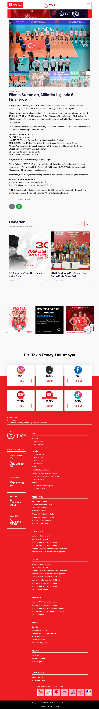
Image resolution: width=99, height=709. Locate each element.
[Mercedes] (19, 319)
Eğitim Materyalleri (39, 630)
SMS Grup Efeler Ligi (40, 539)
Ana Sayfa (13, 418)
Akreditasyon (37, 662)
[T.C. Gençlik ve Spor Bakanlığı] (80, 692)
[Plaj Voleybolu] (48, 692)
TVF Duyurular (37, 677)
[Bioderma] (49, 319)
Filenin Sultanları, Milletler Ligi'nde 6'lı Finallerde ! (29, 423)
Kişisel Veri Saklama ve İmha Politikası (46, 476)
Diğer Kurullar (37, 464)
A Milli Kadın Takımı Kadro (42, 504)
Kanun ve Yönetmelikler (41, 448)
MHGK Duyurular (38, 680)
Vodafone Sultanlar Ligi (41, 536)
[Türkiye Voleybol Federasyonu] (49, 5)
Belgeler (35, 627)
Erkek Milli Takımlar (39, 508)
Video (34, 665)
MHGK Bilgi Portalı (39, 636)
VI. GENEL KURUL (38, 489)
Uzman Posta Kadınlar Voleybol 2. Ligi (46, 577)
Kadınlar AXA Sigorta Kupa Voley (44, 542)
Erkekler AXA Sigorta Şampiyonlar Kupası (48, 611)
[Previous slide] (13, 45)
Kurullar (35, 451)
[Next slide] (86, 45)
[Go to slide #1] (19, 79)
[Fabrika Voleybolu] (40, 692)
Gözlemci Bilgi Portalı (40, 643)
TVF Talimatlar (38, 445)
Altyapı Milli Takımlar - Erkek (43, 517)
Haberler (35, 655)
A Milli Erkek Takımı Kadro (42, 511)
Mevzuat (35, 438)
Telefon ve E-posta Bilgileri (43, 486)
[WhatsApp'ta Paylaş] (19, 206)
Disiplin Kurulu (38, 460)
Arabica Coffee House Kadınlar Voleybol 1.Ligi (49, 548)
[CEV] (88, 692)
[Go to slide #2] (39, 79)
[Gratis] (80, 319)
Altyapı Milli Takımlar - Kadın (43, 514)
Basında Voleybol (38, 658)
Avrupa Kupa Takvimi (40, 589)
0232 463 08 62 (15, 503)
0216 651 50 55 (17, 484)
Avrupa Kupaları (38, 614)
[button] (90, 13)
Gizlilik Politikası (39, 479)
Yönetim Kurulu (38, 454)
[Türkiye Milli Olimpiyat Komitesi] (56, 692)
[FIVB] (64, 692)
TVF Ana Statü (38, 441)
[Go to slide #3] (60, 79)
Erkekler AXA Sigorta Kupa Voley (44, 545)
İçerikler (13, 420)
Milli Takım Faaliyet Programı (43, 520)
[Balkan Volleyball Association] (72, 692)
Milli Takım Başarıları (40, 523)
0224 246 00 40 (15, 523)
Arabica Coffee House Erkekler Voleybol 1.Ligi (49, 552)
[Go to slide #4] (80, 79)
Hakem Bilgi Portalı (39, 640)
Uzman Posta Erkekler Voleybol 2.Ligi (46, 580)
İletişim (35, 482)
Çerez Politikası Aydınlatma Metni (45, 473)
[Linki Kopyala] (12, 206)
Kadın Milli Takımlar (39, 501)
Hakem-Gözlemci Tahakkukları (44, 633)
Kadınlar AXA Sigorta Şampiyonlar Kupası (48, 608)
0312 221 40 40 (17, 465)
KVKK (34, 467)
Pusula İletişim (52, 703)
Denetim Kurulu (38, 457)
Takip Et (20, 381)
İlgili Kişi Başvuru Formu (41, 470)
